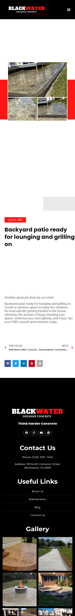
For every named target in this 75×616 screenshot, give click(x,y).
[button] (69, 9)
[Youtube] (41, 433)
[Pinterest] (48, 433)
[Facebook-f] (26, 433)
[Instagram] (34, 433)
